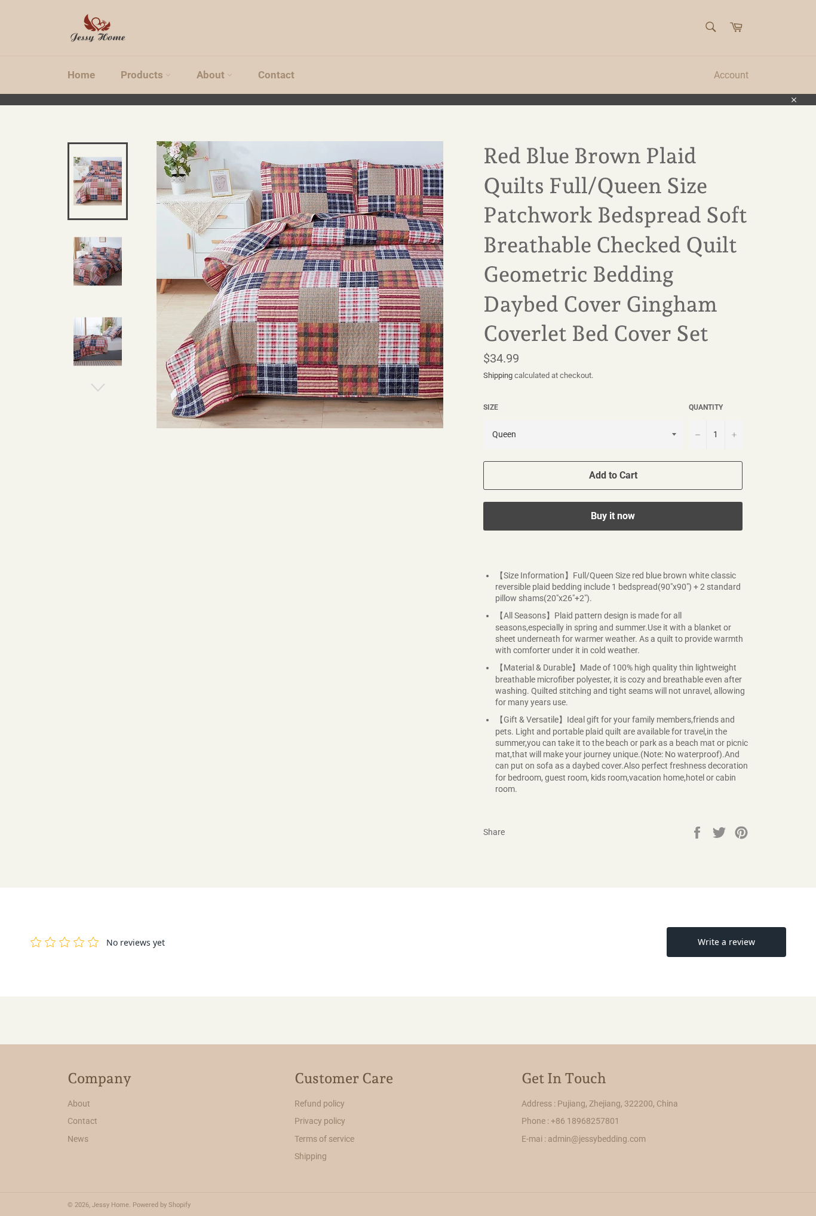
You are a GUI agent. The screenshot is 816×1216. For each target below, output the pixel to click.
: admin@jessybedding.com (595, 1139)
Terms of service (324, 1139)
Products (143, 75)
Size (490, 407)
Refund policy (320, 1103)
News (78, 1139)
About (212, 75)
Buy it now (613, 516)
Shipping (498, 375)
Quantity (706, 407)
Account (731, 75)
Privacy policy (320, 1121)
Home (81, 75)
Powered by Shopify (162, 1205)
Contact (276, 75)
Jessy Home (110, 1205)
